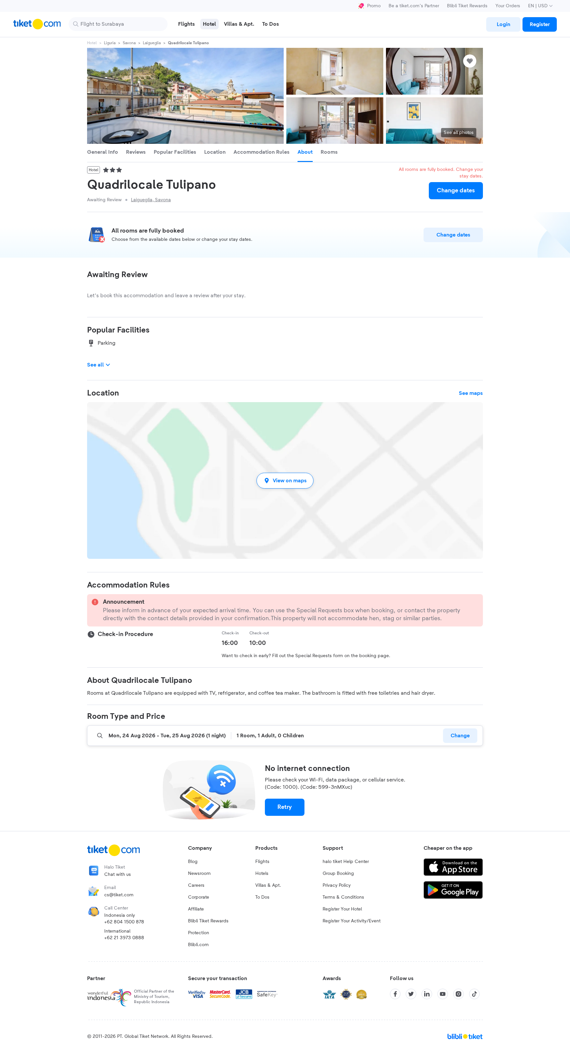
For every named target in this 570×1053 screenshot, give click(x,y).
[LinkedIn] (427, 994)
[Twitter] (411, 994)
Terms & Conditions (343, 897)
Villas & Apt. (268, 885)
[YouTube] (442, 994)
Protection (198, 933)
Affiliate (196, 909)
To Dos (262, 897)
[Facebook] (395, 994)
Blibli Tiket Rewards (467, 6)
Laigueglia (152, 43)
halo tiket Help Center (346, 862)
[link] (503, 24)
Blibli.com (198, 945)
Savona (129, 43)
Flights (262, 862)
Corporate (198, 897)
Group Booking (338, 874)
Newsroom (199, 874)
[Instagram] (458, 994)
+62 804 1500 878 (124, 922)
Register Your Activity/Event (352, 921)
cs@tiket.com (119, 895)
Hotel (92, 43)
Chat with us (117, 875)
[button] (285, 480)
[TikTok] (474, 994)
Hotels (262, 874)
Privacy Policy (337, 885)
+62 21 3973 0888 (124, 938)
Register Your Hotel (342, 909)
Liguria (109, 43)
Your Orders (507, 6)
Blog (193, 862)
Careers (196, 885)
